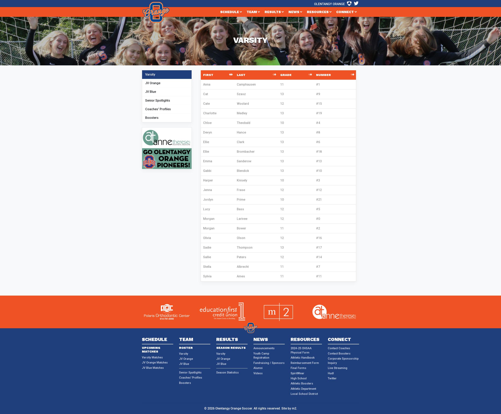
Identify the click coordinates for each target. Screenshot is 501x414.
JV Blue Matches (153, 368)
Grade (286, 75)
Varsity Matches (152, 357)
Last (241, 75)
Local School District (304, 394)
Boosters (152, 118)
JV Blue (150, 92)
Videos (258, 373)
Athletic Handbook (303, 357)
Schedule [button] (230, 12)
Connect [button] (345, 12)
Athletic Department (303, 389)
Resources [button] (318, 12)
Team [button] (252, 12)
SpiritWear (297, 373)
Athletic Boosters (302, 383)
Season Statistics (227, 372)
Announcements (264, 348)
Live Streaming (337, 368)
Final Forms (298, 368)
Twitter (332, 378)
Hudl (331, 373)
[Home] (156, 12)
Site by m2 (288, 408)
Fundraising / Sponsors (269, 363)
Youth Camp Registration (261, 356)
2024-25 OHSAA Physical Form (301, 350)
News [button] (294, 12)
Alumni (258, 368)
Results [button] (273, 12)
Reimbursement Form (305, 363)
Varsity (150, 74)
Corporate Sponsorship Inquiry (343, 361)
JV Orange (152, 83)
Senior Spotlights (157, 100)
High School (299, 378)
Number (323, 75)
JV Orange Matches (155, 362)
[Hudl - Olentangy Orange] (349, 3)
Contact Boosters (339, 353)
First (208, 75)
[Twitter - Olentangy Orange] (356, 3)
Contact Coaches (339, 348)
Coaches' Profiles (158, 109)
